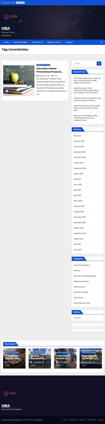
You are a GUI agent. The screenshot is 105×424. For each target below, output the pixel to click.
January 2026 (79, 146)
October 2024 (79, 228)
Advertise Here (20, 42)
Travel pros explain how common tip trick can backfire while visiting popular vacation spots (87, 80)
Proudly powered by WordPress (11, 420)
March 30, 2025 (44, 75)
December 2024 (80, 217)
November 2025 (80, 157)
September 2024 (80, 233)
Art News (77, 270)
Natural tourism (79, 287)
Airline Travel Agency (82, 265)
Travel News (78, 298)
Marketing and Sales (43, 64)
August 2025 (78, 174)
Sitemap (69, 42)
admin (55, 75)
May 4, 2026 (88, 362)
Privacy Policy (54, 42)
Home (6, 42)
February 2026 (79, 141)
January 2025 (79, 212)
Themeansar (38, 420)
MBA (6, 28)
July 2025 (77, 179)
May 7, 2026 (11, 362)
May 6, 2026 (37, 362)
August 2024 (78, 239)
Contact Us (37, 42)
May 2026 (77, 136)
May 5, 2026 (62, 362)
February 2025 (79, 206)
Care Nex (77, 318)
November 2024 (80, 222)
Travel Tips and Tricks (82, 303)
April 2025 (77, 195)
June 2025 (78, 184)
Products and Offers (81, 292)
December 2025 (80, 152)
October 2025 (79, 163)
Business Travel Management (85, 276)
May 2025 (77, 190)
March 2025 (78, 201)
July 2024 (77, 244)
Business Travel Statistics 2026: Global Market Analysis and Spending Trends (86, 118)
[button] (102, 42)
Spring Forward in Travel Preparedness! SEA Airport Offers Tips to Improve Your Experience (86, 90)
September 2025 (80, 168)
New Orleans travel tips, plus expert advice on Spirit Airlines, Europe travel (87, 108)
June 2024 (78, 250)
